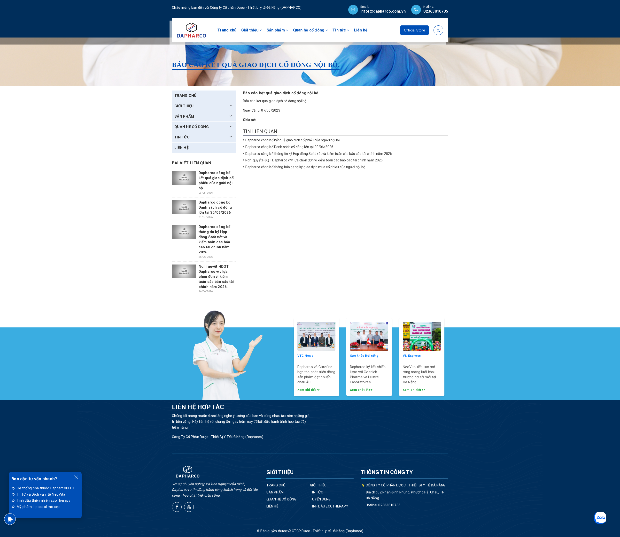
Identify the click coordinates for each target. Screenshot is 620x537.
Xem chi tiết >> (308, 390)
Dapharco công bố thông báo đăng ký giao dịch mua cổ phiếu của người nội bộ (305, 167)
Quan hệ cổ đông (309, 30)
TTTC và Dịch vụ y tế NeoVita (41, 494)
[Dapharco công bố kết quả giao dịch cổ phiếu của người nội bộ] (184, 177)
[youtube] (189, 507)
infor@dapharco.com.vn (383, 11)
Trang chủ (226, 30)
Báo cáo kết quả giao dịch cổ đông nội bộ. (275, 101)
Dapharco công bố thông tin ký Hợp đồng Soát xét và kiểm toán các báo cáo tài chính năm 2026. (319, 154)
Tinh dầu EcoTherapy (329, 506)
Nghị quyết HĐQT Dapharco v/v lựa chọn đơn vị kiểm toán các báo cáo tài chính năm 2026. (314, 160)
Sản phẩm (276, 30)
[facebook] (177, 507)
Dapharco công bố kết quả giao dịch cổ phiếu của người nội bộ (292, 140)
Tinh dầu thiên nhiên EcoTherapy (43, 500)
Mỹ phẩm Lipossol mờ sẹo (39, 507)
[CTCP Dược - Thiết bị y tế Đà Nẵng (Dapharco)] (191, 30)
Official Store (414, 30)
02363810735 (435, 11)
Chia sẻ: (249, 120)
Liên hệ (361, 30)
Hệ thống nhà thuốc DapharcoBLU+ (46, 488)
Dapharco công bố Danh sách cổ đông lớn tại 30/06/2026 (289, 147)
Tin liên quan (260, 131)
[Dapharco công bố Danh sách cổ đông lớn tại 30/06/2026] (184, 207)
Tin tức (340, 30)
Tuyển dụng (320, 499)
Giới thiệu (250, 30)
